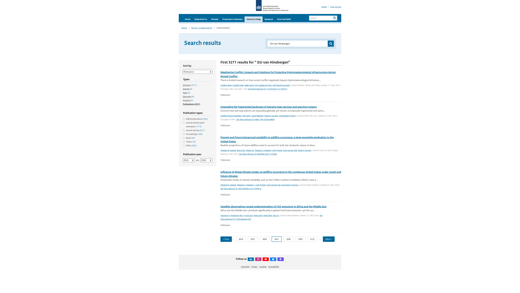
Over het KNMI (284, 19)
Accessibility (273, 266)
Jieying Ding (258, 215)
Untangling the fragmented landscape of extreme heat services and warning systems (268, 106)
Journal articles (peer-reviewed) (195, 124)
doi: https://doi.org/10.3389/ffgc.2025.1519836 (258, 154)
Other (191, 145)
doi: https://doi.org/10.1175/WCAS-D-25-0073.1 (267, 89)
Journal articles (195, 130)
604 (241, 239)
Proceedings (194, 134)
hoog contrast (335, 7)
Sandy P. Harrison (304, 150)
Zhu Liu (276, 215)
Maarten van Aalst (271, 115)
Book (190, 138)
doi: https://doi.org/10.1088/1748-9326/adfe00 (255, 119)
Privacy (254, 266)
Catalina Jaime (226, 85)
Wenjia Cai (250, 150)
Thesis (191, 141)
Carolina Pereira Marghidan (230, 115)
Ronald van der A (237, 215)
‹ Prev (226, 239)
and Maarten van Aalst (281, 85)
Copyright (245, 266)
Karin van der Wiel (290, 150)
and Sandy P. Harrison (289, 185)
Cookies (262, 266)
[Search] (334, 18)
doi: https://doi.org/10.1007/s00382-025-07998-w (240, 188)
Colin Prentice (277, 150)
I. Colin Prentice (260, 185)
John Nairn (246, 115)
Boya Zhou (241, 150)
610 (312, 239)
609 (300, 239)
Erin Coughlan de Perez (263, 85)
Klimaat (214, 19)
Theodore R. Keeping (228, 150)
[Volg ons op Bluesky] (273, 259)
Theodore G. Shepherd (263, 150)
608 (289, 239)
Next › (329, 239)
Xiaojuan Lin (225, 215)
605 (253, 239)
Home (187, 19)
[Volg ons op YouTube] (265, 259)
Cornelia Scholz (238, 85)
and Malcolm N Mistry (287, 115)
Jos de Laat (248, 215)
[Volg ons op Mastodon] (280, 259)
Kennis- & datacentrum (201, 28)
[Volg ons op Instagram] (258, 259)
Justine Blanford (257, 115)
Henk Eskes (267, 215)
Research (269, 19)
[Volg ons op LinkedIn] (250, 259)
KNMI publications (197, 119)
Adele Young (249, 85)
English (324, 7)
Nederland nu (200, 19)
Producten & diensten (232, 19)
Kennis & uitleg (254, 19)
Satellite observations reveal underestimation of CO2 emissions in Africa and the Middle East (273, 206)
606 (265, 239)
